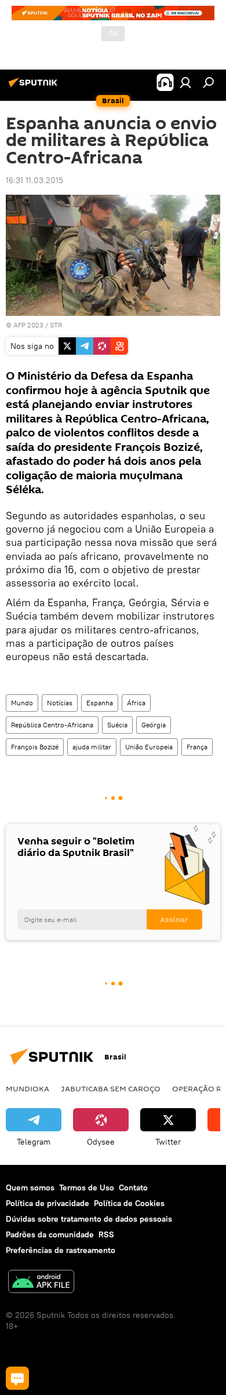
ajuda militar (91, 746)
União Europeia (149, 746)
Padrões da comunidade (50, 1234)
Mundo (22, 702)
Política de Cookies (129, 1203)
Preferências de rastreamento (60, 1250)
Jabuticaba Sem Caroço (111, 1088)
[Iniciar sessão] (185, 82)
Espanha (99, 702)
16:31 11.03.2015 (34, 180)
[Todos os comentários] (17, 1378)
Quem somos (30, 1187)
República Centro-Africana (52, 724)
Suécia (117, 724)
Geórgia (153, 724)
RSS (106, 1234)
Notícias (59, 702)
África (136, 702)
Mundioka (27, 1088)
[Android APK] (41, 1283)
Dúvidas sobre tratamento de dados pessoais (89, 1219)
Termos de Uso (86, 1187)
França (197, 746)
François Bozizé (35, 746)
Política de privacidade (47, 1203)
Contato (133, 1187)
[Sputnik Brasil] (35, 87)
